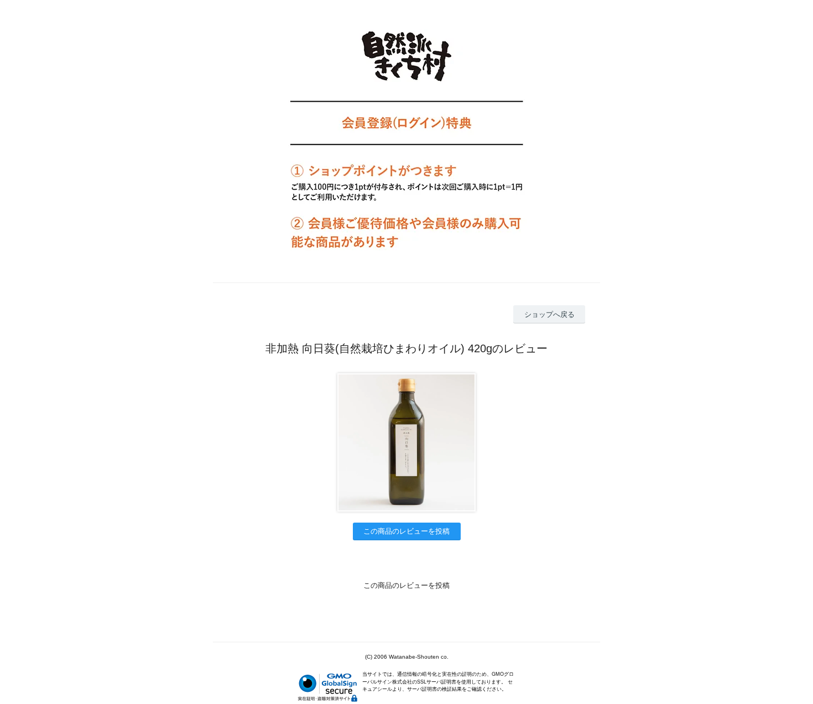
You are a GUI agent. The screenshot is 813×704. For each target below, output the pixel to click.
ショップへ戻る (549, 314)
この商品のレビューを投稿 (406, 531)
